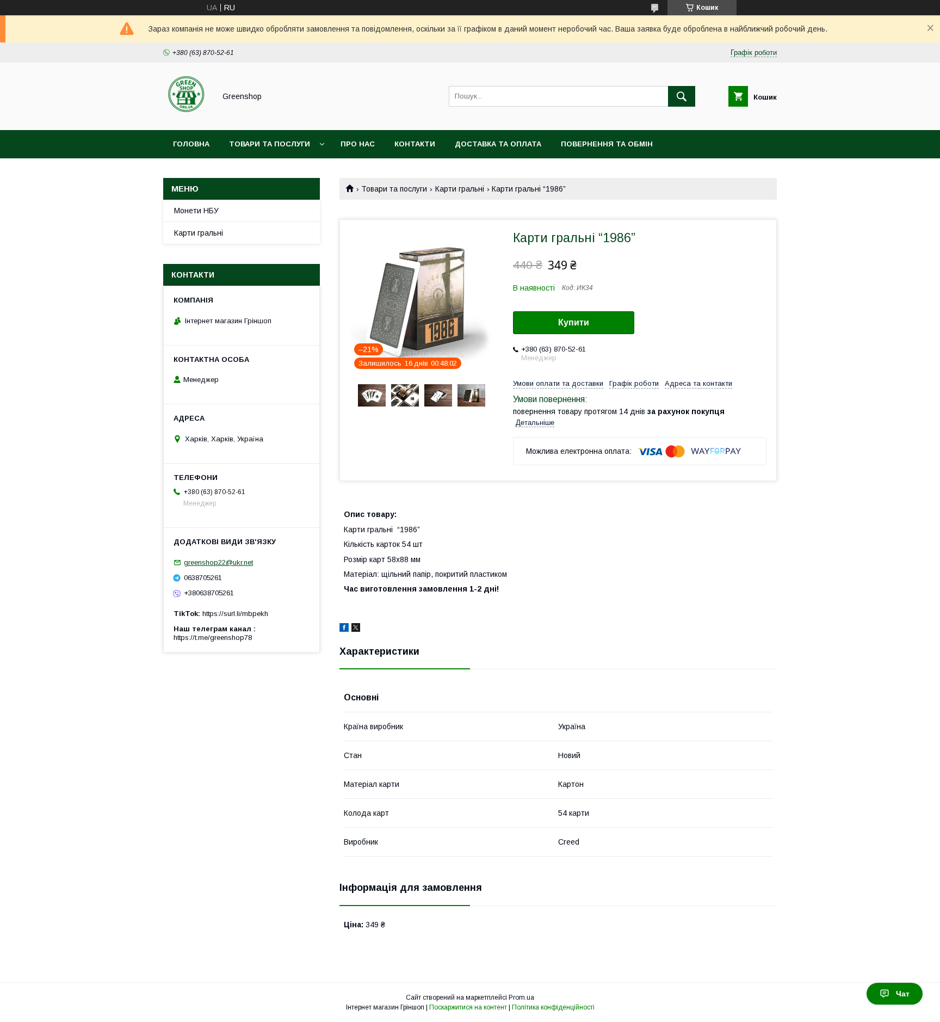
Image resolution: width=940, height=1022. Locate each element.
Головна (191, 144)
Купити (573, 322)
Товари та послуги (269, 144)
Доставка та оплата (498, 144)
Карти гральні (459, 188)
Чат (903, 993)
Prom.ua (521, 997)
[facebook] (344, 629)
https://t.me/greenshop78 (213, 637)
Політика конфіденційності (553, 1007)
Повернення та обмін (607, 144)
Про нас (358, 144)
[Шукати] (681, 96)
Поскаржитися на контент (468, 1007)
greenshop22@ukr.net (218, 562)
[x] (355, 629)
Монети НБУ (196, 210)
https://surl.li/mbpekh (235, 613)
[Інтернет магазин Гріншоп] (186, 116)
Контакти (414, 144)
